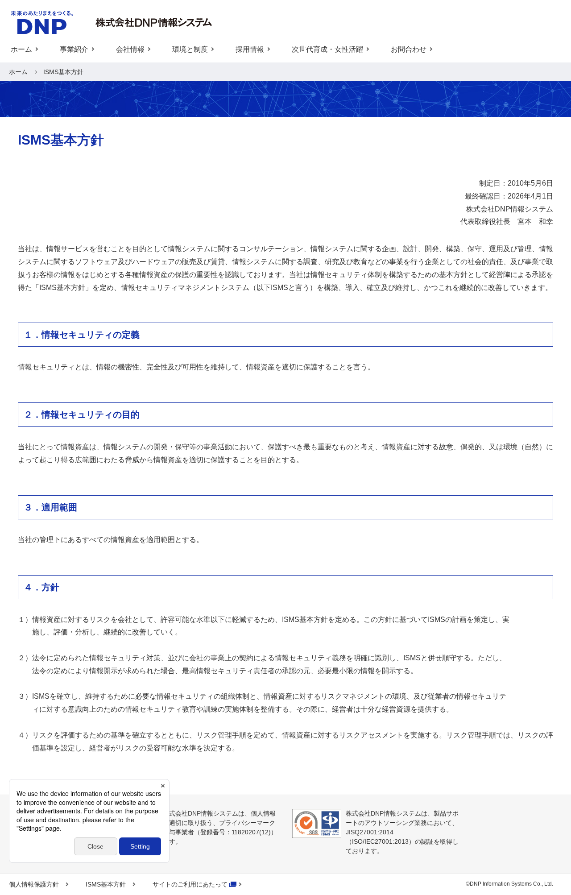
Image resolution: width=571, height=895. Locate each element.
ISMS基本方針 (106, 884)
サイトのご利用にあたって (190, 884)
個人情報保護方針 (34, 884)
